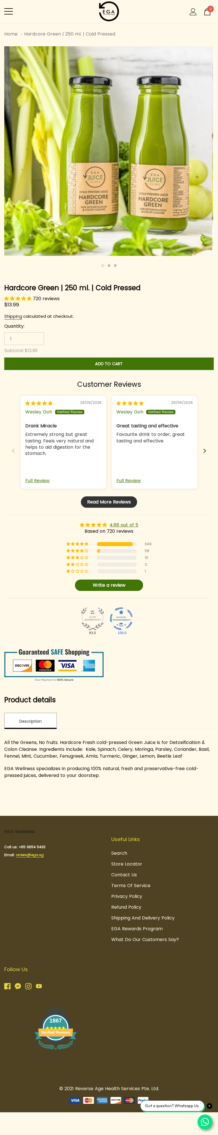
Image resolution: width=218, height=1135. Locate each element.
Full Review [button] (37, 481)
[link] (9, 986)
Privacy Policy (126, 896)
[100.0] (121, 618)
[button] (18, 298)
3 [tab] (115, 265)
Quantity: (14, 326)
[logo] (109, 11)
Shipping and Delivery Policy (143, 918)
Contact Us (124, 874)
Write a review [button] (109, 585)
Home (11, 34)
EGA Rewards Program (137, 928)
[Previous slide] (13, 450)
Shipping (13, 316)
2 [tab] (109, 265)
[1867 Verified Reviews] (55, 1051)
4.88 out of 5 (124, 525)
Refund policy (126, 907)
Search (119, 853)
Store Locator (126, 864)
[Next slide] (204, 450)
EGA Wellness (19, 831)
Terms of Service (130, 885)
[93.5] (92, 618)
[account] (193, 11)
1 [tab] (102, 265)
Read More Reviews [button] (109, 502)
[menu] (8, 11)
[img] (39, 403)
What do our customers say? (145, 939)
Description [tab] (30, 721)
